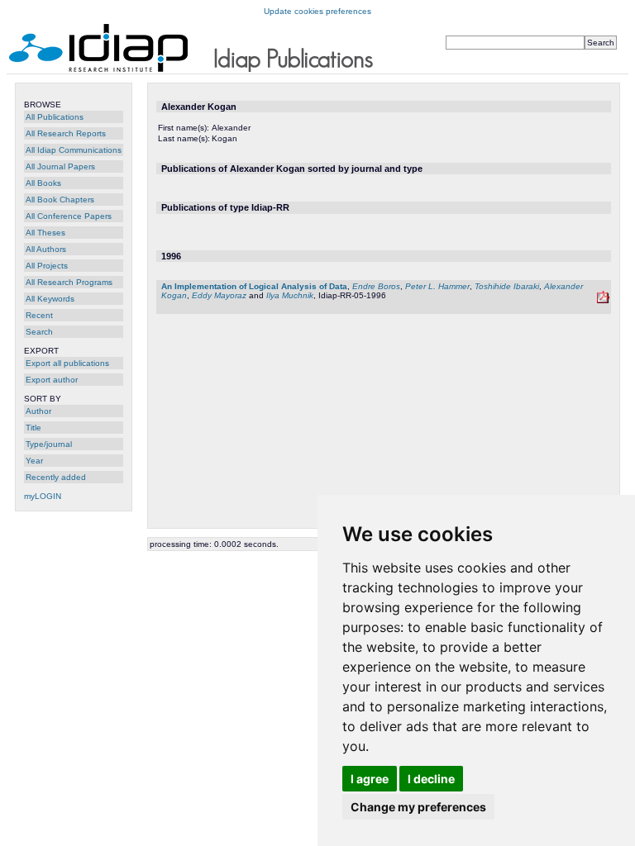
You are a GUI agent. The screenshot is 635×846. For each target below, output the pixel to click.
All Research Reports (66, 133)
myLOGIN (42, 496)
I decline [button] (431, 779)
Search (39, 331)
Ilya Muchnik (289, 295)
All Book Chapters (60, 199)
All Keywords (50, 298)
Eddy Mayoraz (219, 295)
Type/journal (49, 444)
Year (34, 460)
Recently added (56, 477)
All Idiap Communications (74, 149)
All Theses (45, 232)
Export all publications (67, 363)
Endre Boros (376, 286)
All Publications (55, 116)
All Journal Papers (60, 166)
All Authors (46, 249)
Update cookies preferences (317, 11)
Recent (39, 315)
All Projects (47, 265)
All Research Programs (69, 282)
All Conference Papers (69, 216)
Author (38, 411)
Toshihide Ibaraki (507, 286)
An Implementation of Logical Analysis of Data (254, 286)
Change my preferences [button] (418, 807)
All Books (43, 183)
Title (33, 427)
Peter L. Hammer (437, 286)
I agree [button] (370, 779)
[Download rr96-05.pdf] (603, 300)
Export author (52, 379)
